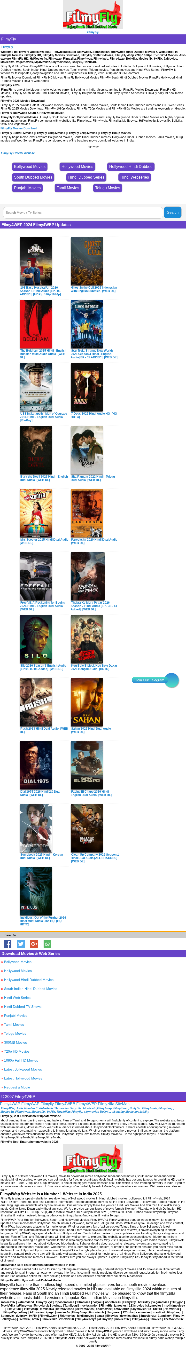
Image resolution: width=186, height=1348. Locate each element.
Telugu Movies (13, 1033)
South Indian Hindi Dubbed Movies (29, 989)
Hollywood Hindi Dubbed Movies (27, 980)
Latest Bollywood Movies (21, 1069)
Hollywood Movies (16, 971)
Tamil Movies (12, 1024)
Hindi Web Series (16, 998)
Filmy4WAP (10, 1104)
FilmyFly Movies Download (18, 128)
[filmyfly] (93, 1172)
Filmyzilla (106, 1104)
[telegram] (171, 680)
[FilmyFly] (93, 28)
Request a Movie (15, 1087)
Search (172, 212)
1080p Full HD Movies (19, 1060)
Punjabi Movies (14, 1015)
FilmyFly (8, 39)
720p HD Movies (15, 1051)
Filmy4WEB (65, 1104)
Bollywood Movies (16, 962)
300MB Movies (14, 1042)
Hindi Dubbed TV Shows (21, 1007)
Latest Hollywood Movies (21, 1078)
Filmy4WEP (86, 1104)
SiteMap (122, 1104)
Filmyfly (47, 1104)
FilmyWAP (30, 1104)
